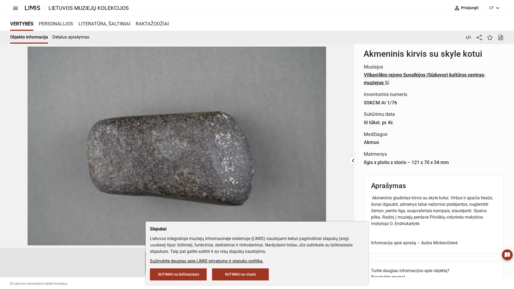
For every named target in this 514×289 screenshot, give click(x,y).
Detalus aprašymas (70, 37)
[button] (140, 262)
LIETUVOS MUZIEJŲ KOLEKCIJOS (88, 8)
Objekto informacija (29, 37)
